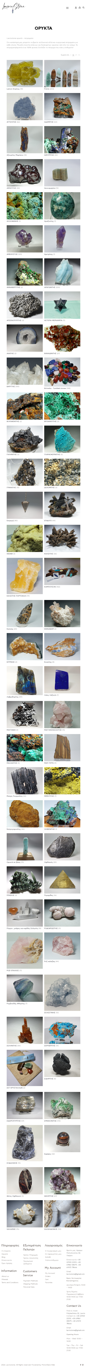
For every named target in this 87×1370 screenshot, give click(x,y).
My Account (50, 1273)
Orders (48, 1276)
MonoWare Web (48, 1365)
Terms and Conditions (10, 1282)
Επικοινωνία (7, 1260)
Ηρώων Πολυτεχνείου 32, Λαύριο (74, 1253)
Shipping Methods (30, 1284)
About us (5, 1276)
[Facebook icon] (80, 1365)
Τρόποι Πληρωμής (30, 1255)
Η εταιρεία (6, 1251)
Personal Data (28, 1287)
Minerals (5, 1279)
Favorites (48, 1282)
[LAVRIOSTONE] (13, 8)
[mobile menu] (67, 8)
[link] (71, 55)
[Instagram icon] (83, 1365)
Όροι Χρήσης (7, 1263)
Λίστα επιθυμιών (52, 1260)
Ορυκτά (5, 1254)
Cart (46, 1279)
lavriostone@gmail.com (76, 1274)
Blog (3, 1257)
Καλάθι (48, 1257)
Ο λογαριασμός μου (53, 1251)
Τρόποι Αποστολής (30, 1258)
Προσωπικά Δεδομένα (28, 1262)
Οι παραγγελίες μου (53, 1254)
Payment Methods (30, 1281)
